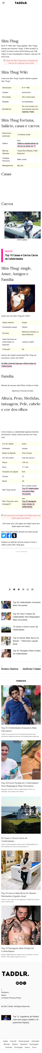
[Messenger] (14, 589)
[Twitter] (18, 589)
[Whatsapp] (27, 589)
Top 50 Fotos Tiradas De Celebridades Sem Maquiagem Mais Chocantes (26, 617)
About (3, 995)
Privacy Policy (15, 998)
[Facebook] (9, 589)
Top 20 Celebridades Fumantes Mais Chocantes (30, 491)
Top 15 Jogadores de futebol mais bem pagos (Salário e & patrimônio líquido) (26, 1019)
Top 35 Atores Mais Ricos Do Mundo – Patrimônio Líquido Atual (26, 641)
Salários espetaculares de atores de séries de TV (27, 144)
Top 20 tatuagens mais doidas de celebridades (29, 504)
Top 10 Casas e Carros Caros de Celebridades (21, 257)
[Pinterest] (23, 589)
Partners (4, 992)
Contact (5, 998)
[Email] (32, 589)
